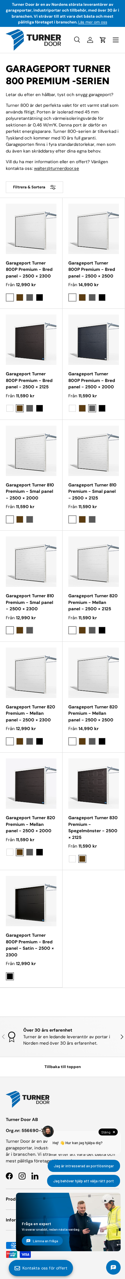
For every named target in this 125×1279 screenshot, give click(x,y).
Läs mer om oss (92, 22)
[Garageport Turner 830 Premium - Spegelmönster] (93, 783)
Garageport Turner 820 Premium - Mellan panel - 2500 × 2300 (30, 713)
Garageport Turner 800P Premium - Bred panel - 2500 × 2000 (91, 380)
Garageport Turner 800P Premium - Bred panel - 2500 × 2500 (91, 269)
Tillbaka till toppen (62, 1066)
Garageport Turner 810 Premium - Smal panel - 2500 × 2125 (92, 491)
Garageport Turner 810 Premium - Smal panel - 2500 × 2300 (30, 602)
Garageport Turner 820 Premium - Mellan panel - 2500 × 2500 (93, 713)
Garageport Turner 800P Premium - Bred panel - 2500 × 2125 (29, 380)
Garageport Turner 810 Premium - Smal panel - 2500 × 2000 (30, 491)
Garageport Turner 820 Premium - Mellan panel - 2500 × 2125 (93, 602)
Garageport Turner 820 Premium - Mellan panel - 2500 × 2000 (30, 824)
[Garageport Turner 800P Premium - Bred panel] (31, 229)
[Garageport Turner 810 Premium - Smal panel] (31, 451)
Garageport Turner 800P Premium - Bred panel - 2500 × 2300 (29, 269)
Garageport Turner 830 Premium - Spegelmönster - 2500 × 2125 (93, 827)
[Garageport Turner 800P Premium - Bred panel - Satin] (31, 901)
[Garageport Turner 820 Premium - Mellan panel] (93, 561)
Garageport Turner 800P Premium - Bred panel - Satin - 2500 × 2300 (30, 945)
